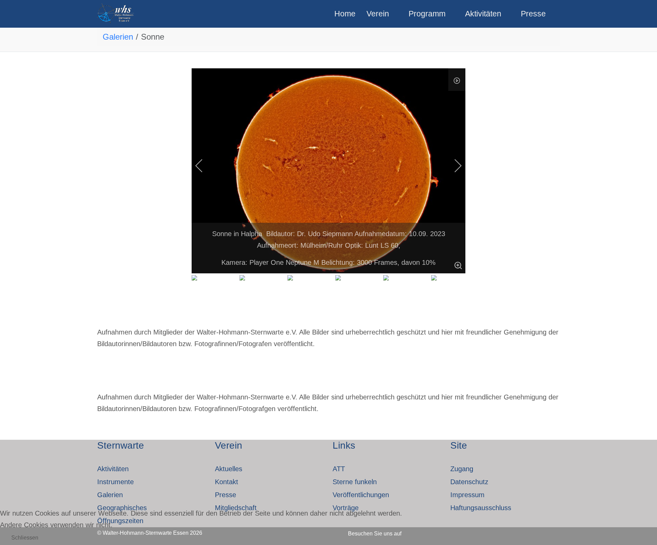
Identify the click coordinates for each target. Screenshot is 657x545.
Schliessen (24, 538)
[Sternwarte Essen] (116, 14)
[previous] (204, 166)
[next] (453, 166)
